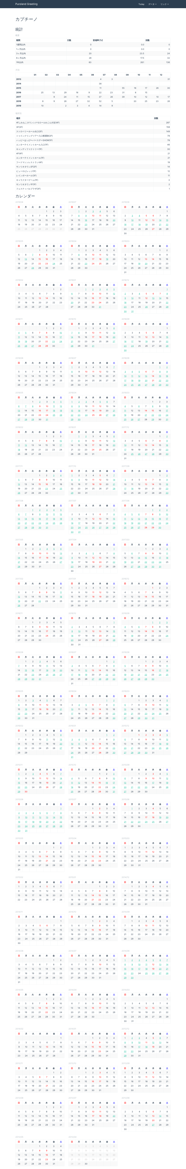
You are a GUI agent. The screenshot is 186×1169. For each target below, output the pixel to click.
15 (167, 220)
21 (160, 224)
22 (167, 224)
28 (32, 268)
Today (141, 4)
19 (146, 224)
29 (167, 307)
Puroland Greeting (26, 4)
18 (139, 224)
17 (132, 224)
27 (32, 346)
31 (100, 307)
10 (132, 220)
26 (146, 307)
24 (54, 263)
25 (19, 346)
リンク (164, 4)
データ (151, 4)
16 (86, 220)
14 (160, 220)
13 (26, 259)
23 (86, 224)
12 (114, 293)
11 (19, 337)
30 (125, 311)
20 (114, 220)
